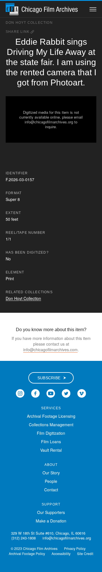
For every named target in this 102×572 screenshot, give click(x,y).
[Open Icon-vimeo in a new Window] (81, 392)
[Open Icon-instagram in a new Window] (20, 392)
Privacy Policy (75, 548)
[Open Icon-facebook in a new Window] (35, 392)
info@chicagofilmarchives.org (66, 538)
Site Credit (85, 553)
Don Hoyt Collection (29, 23)
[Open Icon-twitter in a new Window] (66, 392)
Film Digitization (51, 433)
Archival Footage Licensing (51, 416)
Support (51, 504)
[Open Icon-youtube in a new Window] (50, 392)
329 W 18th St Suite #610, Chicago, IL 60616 (48, 533)
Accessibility (61, 553)
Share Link (18, 32)
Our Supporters (51, 512)
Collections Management (51, 424)
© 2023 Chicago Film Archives (34, 548)
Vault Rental (51, 450)
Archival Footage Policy (27, 553)
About (51, 465)
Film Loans (51, 441)
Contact (51, 489)
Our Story (51, 472)
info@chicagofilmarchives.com (50, 349)
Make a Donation (51, 521)
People (51, 481)
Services (51, 408)
